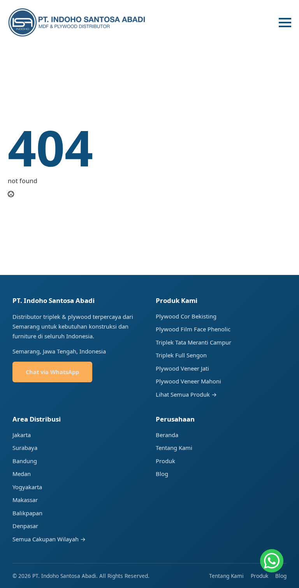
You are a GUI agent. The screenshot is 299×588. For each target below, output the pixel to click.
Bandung (24, 461)
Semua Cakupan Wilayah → (49, 539)
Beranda (167, 435)
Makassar (25, 500)
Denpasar (25, 526)
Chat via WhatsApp (52, 372)
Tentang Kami (174, 448)
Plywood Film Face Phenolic (193, 329)
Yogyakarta (27, 487)
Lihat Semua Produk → (186, 394)
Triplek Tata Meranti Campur (193, 342)
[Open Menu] (285, 22)
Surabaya (24, 448)
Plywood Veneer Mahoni (188, 381)
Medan (21, 474)
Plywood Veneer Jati (182, 368)
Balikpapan (27, 513)
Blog (162, 474)
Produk (165, 461)
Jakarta (21, 435)
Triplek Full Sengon (181, 355)
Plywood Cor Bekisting (186, 316)
